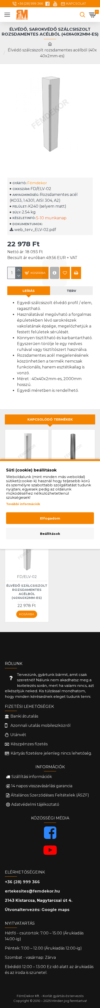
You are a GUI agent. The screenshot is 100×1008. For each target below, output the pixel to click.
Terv (71, 291)
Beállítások (50, 533)
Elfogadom (50, 518)
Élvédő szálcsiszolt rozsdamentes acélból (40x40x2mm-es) (26, 592)
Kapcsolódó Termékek (50, 419)
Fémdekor (37, 183)
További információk (23, 504)
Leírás (29, 291)
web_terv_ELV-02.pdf (34, 229)
